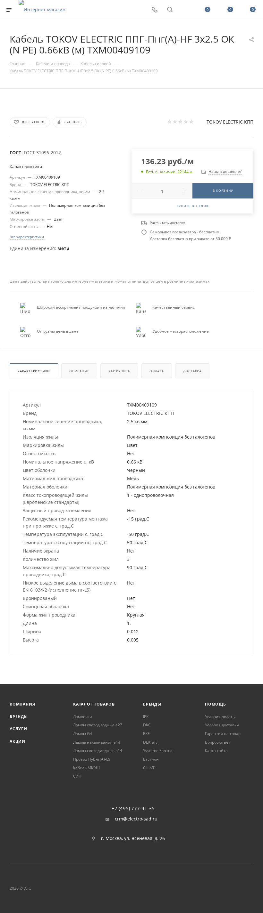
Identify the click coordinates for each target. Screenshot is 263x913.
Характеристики (34, 371)
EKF (146, 733)
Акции (17, 741)
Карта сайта (216, 750)
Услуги (18, 728)
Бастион (151, 759)
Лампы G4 (82, 733)
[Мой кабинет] (185, 10)
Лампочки (82, 716)
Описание (79, 371)
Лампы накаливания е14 (96, 742)
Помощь (215, 704)
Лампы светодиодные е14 (97, 750)
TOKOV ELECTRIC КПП (230, 122)
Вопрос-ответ (217, 742)
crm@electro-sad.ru (136, 819)
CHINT (149, 768)
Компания (22, 704)
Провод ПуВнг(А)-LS (91, 759)
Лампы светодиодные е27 (97, 725)
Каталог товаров (94, 704)
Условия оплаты (220, 716)
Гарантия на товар (223, 733)
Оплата (156, 371)
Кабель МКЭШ (86, 768)
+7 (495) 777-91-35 (133, 808)
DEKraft (150, 742)
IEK (145, 716)
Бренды (19, 716)
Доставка (192, 371)
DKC (147, 725)
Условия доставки (222, 725)
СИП (77, 776)
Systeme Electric (158, 750)
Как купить (119, 371)
